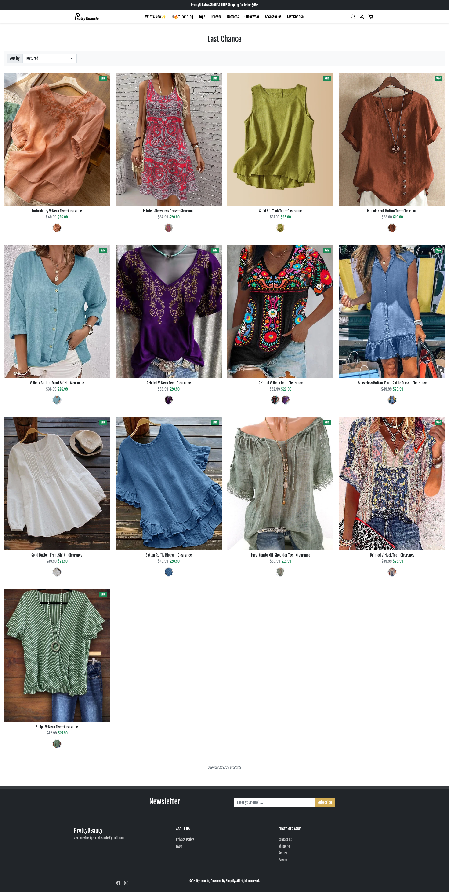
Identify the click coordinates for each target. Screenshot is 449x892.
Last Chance (295, 16)
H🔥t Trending (182, 16)
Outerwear (251, 16)
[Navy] (392, 572)
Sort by (15, 58)
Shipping (284, 846)
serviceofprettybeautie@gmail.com (102, 838)
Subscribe (325, 802)
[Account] (361, 16)
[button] (352, 16)
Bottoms (233, 16)
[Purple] (168, 400)
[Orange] (57, 227)
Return (283, 853)
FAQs (179, 846)
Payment (284, 860)
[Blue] (57, 400)
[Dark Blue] (392, 400)
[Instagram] (126, 882)
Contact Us (285, 839)
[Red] (168, 227)
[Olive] (280, 227)
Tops (202, 16)
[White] (57, 572)
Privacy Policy (185, 839)
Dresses (216, 16)
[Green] (57, 743)
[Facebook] (118, 882)
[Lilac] (285, 400)
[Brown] (392, 227)
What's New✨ (155, 16)
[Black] (275, 400)
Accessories (273, 16)
